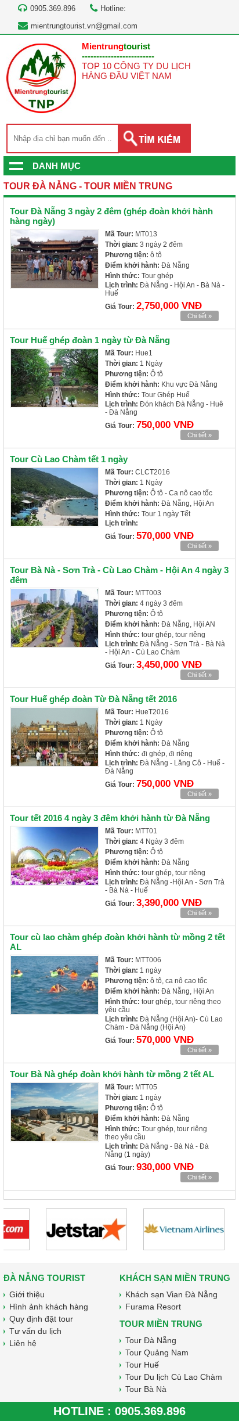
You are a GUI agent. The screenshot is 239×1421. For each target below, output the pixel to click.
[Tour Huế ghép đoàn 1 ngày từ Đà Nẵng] (54, 378)
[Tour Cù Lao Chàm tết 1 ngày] (54, 497)
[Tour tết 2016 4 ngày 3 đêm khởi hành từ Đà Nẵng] (54, 856)
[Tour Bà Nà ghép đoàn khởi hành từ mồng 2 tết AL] (54, 1112)
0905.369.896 (150, 1411)
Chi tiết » (199, 315)
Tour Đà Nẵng (150, 1340)
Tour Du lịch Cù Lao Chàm (173, 1377)
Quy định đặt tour (41, 1318)
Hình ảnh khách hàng (48, 1306)
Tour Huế (142, 1364)
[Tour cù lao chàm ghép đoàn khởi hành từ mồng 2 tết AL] (54, 985)
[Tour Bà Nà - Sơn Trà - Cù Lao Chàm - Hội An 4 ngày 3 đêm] (54, 617)
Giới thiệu (27, 1294)
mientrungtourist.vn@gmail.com (84, 25)
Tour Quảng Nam (157, 1352)
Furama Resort (153, 1306)
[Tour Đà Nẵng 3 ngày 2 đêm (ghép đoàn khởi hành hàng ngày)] (54, 259)
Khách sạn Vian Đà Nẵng (171, 1294)
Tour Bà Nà (145, 1389)
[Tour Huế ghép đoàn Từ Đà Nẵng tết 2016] (54, 737)
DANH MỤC (56, 166)
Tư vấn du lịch (35, 1331)
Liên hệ (23, 1343)
